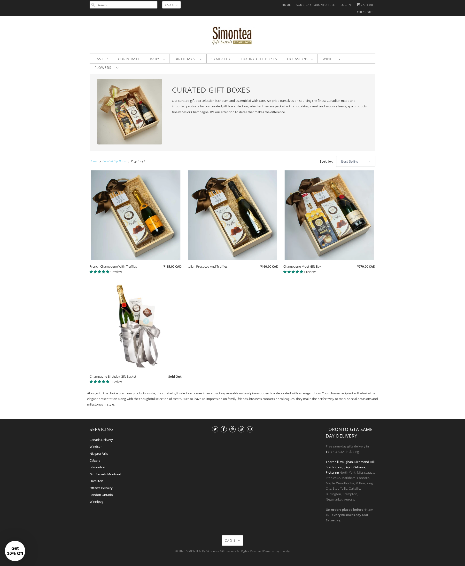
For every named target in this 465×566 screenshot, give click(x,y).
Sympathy (221, 59)
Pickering (332, 472)
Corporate (129, 59)
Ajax (349, 467)
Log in (346, 5)
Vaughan (346, 462)
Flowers (104, 67)
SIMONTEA (193, 551)
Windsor (96, 446)
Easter (101, 59)
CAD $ (169, 5)
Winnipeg (96, 501)
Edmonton (97, 467)
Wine (329, 59)
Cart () (366, 5)
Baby (155, 59)
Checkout (365, 12)
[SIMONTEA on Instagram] (241, 429)
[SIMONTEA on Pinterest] (232, 429)
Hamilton (96, 481)
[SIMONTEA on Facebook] (224, 429)
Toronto (332, 451)
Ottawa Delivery (101, 488)
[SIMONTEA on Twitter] (215, 429)
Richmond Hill (364, 462)
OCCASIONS (298, 59)
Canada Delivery (101, 440)
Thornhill (332, 462)
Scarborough (335, 467)
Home (286, 5)
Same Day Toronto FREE (315, 5)
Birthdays (186, 59)
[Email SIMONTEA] (250, 429)
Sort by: (327, 161)
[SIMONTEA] (232, 36)
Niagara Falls (99, 453)
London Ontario (101, 495)
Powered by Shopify (276, 551)
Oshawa (359, 467)
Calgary (95, 460)
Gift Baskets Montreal (105, 474)
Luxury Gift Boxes (259, 59)
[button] (100, 272)
